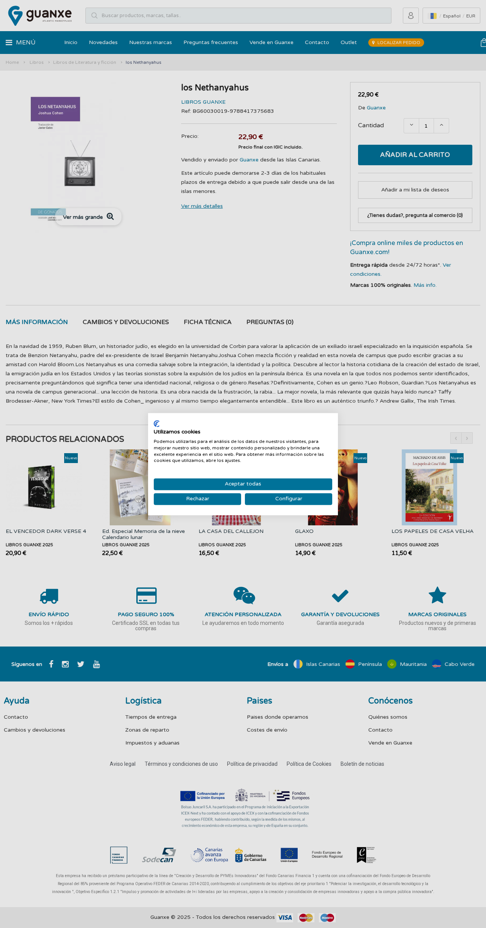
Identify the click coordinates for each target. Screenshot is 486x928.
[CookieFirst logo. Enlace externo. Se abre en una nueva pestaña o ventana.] (156, 423)
